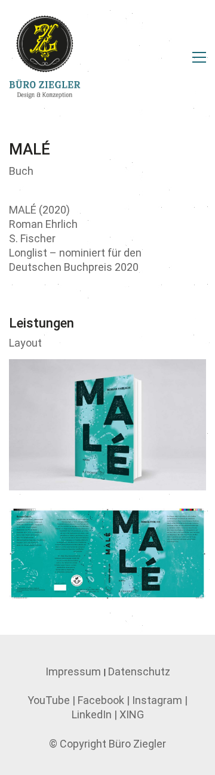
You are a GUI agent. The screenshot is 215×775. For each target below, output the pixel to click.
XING (131, 714)
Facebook (101, 700)
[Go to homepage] (45, 57)
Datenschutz (139, 671)
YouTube (48, 700)
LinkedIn (92, 714)
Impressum (73, 671)
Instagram (157, 700)
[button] (199, 57)
